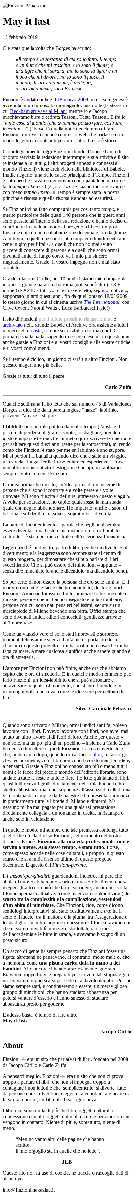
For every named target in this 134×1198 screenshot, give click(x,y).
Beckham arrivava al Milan (38, 111)
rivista (35, 330)
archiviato (13, 324)
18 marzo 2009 (72, 99)
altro (97, 754)
